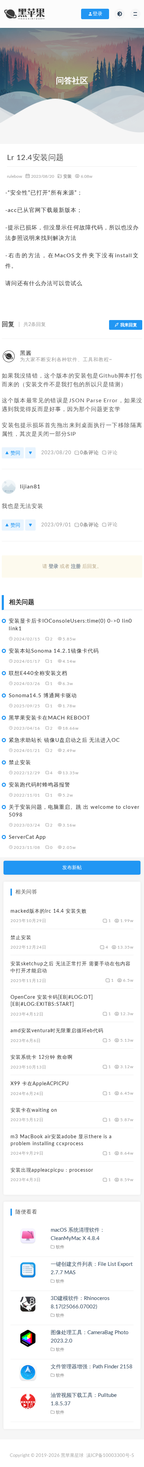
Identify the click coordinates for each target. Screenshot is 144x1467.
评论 (112, 452)
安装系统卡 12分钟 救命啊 (41, 1057)
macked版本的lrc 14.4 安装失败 (48, 911)
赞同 (15, 453)
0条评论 (89, 452)
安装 (67, 176)
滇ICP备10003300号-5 (110, 1455)
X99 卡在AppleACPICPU (39, 1083)
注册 (76, 566)
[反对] (30, 452)
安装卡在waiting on (33, 1110)
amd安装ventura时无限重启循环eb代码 (56, 1030)
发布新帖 (72, 867)
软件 (60, 1247)
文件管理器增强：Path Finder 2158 (91, 1366)
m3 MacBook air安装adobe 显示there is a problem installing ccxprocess (61, 1140)
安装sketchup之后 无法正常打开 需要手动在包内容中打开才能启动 (70, 967)
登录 (53, 566)
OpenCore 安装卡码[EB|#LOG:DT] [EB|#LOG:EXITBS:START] (51, 1001)
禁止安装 (20, 937)
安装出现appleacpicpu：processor (51, 1170)
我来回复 (128, 325)
